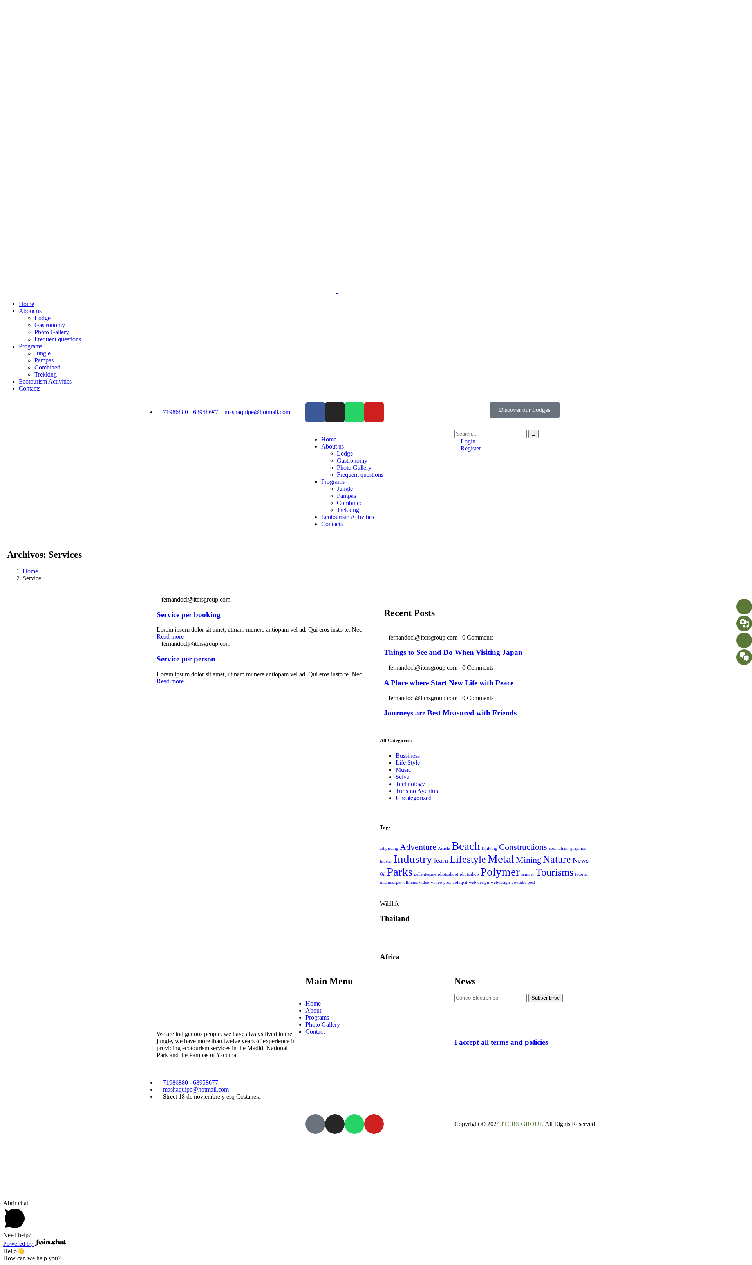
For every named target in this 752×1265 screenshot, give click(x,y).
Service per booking (189, 615)
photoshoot (448, 874)
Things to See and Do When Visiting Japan (453, 652)
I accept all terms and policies (501, 1042)
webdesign (500, 882)
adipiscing (389, 848)
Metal (501, 858)
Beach (466, 846)
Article (444, 848)
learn (441, 860)
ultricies (410, 882)
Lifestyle (468, 859)
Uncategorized (414, 798)
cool (553, 848)
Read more (170, 636)
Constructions (523, 847)
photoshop (469, 874)
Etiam (563, 848)
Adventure (418, 847)
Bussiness (408, 755)
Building (489, 848)
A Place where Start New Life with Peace (448, 683)
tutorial (581, 874)
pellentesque (425, 874)
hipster (386, 861)
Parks (399, 871)
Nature (557, 859)
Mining (528, 860)
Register (470, 448)
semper (527, 874)
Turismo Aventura (418, 790)
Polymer (500, 871)
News (581, 860)
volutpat (459, 882)
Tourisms (554, 872)
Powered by (18, 1243)
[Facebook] (315, 412)
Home (30, 571)
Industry (413, 858)
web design (479, 882)
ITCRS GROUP (521, 1124)
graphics (578, 848)
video (424, 882)
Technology (410, 783)
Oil (382, 874)
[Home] (202, 467)
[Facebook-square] (315, 1124)
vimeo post (441, 882)
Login (467, 441)
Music (403, 769)
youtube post (523, 882)
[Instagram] (335, 412)
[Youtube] (374, 412)
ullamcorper (391, 882)
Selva (402, 776)
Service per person (186, 659)
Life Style (408, 762)
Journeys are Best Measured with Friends (450, 713)
